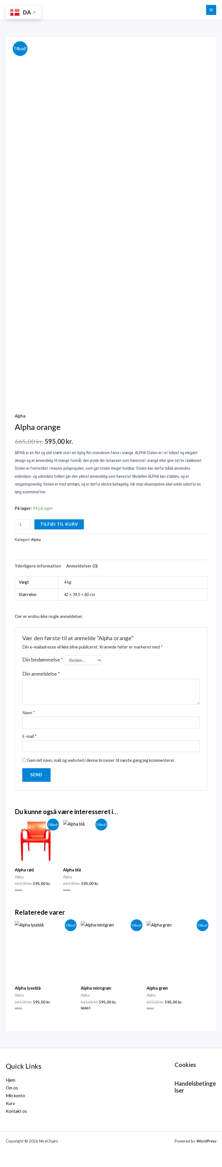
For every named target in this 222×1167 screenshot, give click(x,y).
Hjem (10, 1080)
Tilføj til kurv (59, 524)
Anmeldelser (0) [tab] (82, 565)
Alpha (20, 416)
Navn (28, 712)
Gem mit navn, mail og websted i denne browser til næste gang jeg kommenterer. (101, 760)
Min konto (15, 1095)
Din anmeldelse (41, 674)
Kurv (10, 1103)
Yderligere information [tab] (38, 565)
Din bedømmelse (42, 660)
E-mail (29, 736)
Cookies (185, 1064)
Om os (12, 1087)
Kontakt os (16, 1111)
